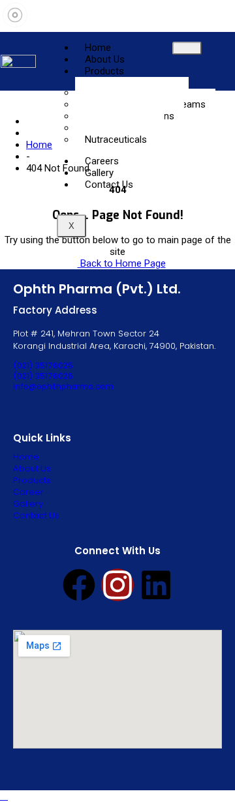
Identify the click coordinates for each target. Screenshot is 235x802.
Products (104, 71)
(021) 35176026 (43, 375)
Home (39, 145)
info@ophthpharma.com (63, 386)
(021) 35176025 (43, 365)
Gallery (28, 504)
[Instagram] (117, 585)
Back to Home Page (122, 263)
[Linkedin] (156, 585)
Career (28, 492)
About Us (32, 468)
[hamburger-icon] (187, 48)
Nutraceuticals (116, 139)
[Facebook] (79, 585)
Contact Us (109, 184)
